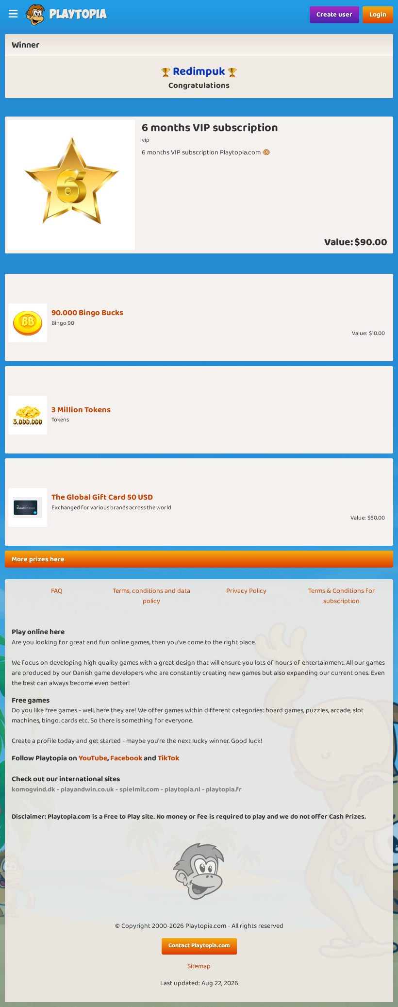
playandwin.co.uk (87, 789)
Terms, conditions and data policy (151, 596)
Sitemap (199, 966)
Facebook (126, 758)
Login (377, 14)
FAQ (57, 591)
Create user (334, 14)
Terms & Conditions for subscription (341, 596)
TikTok (168, 758)
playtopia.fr (224, 789)
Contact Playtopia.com (199, 945)
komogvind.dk (33, 789)
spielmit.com (139, 789)
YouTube (93, 758)
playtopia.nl (182, 789)
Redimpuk (199, 71)
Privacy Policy (246, 591)
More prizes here (38, 559)
